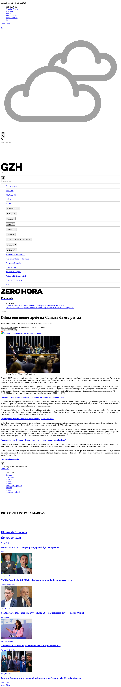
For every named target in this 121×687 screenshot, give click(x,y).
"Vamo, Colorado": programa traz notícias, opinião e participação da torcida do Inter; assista (40, 308)
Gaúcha (8, 199)
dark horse (9, 11)
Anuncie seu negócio (13, 272)
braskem (9, 13)
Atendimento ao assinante (15, 255)
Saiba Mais (5, 469)
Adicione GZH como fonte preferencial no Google (22, 333)
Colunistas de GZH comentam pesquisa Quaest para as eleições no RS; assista (35, 305)
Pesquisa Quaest (12, 9)
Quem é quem (11, 267)
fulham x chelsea (12, 15)
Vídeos (8, 204)
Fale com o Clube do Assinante (17, 259)
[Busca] (3, 136)
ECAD (8, 284)
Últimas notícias (12, 186)
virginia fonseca (11, 18)
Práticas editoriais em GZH (16, 276)
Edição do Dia (11, 195)
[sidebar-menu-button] (3, 133)
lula (7, 20)
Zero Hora (9, 191)
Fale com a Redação (13, 263)
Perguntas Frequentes (14, 280)
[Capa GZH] (60, 148)
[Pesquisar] (3, 178)
